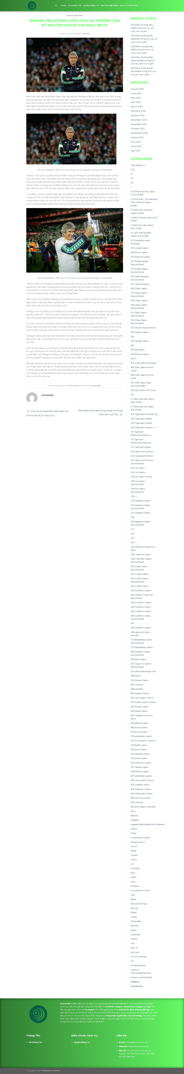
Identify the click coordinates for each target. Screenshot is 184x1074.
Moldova (135, 886)
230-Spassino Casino (141, 501)
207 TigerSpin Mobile (141, 419)
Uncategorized (138, 965)
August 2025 (137, 137)
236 (132, 517)
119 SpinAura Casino (140, 257)
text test (135, 952)
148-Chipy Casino (139, 300)
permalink (97, 386)
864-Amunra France (141, 798)
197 (132, 395)
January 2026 (137, 115)
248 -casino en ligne (141, 554)
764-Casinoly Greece (141, 763)
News (133, 899)
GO (132, 864)
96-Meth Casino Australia (143, 807)
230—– (134, 496)
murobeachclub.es (140, 890)
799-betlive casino (140, 771)
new (133, 895)
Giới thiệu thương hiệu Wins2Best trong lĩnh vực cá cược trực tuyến (143, 71)
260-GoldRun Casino (141, 602)
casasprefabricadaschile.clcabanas (147, 824)
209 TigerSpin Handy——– (144, 427)
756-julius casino (139, 749)
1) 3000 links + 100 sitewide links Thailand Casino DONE (144, 202)
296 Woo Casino (138, 659)
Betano (134, 815)
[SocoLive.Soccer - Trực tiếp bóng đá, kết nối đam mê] (38, 5)
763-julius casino (139, 758)
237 (132, 529)
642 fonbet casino (139, 707)
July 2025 (135, 142)
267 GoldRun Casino (141, 628)
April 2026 (136, 102)
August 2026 (137, 89)
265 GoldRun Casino (141, 611)
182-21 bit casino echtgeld (143, 363)
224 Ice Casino (138, 468)
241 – (133, 538)
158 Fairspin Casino (140, 341)
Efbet (133, 851)
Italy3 (133, 877)
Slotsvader (136, 921)
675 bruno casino (139, 732)
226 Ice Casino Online (141, 477)
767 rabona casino (139, 767)
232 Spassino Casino (140, 513)
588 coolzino (137, 689)
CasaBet (135, 820)
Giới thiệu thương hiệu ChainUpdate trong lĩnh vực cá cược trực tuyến (143, 60)
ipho (133, 873)
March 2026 (137, 106)
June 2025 (136, 146)
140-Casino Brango (140, 284)
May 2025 (135, 150)
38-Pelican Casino (139, 680)
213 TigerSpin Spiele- (141, 447)
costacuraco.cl (138, 842)
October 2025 (138, 128)
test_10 (134, 948)
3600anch (136, 676)
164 (132, 345)
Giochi (134, 860)
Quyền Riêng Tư (91, 6)
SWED (134, 939)
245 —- (134, 542)
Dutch (134, 846)
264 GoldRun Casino (141, 607)
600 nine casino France (142, 698)
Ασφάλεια (135, 982)
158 (132, 336)
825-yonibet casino (140, 785)
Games (134, 855)
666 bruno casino (139, 727)
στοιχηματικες (137, 986)
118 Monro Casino (139, 252)
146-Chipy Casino (139, 288)
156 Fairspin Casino (140, 332)
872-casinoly (137, 802)
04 (132, 183)
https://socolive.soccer (138, 1046)
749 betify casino (139, 745)
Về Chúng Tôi (74, 6)
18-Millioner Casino (140, 354)
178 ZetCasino (137, 350)
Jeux (133, 882)
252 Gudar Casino (139, 574)
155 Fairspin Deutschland (143, 328)
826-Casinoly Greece (141, 789)
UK (132, 961)
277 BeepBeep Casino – (142, 647)
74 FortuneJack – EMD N (143, 741)
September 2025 (139, 133)
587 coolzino (137, 684)
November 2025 (139, 124)
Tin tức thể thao (109, 6)
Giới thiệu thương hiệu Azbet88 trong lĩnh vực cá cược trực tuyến (144, 38)
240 (133, 533)
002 (133, 169)
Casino (134, 829)
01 (132, 174)
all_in (133, 811)
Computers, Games (140, 837)
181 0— (134, 358)
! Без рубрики (138, 165)
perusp (134, 908)
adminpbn (85, 34)
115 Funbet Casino (139, 248)
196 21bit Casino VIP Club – (144, 390)
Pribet (134, 912)
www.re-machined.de (141, 977)
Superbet (135, 934)
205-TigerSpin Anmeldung (144, 414)
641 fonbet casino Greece (143, 702)
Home (63, 6)
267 (132, 623)
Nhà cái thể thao (129, 6)
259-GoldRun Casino (141, 590)
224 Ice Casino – (138, 472)
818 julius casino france (142, 780)
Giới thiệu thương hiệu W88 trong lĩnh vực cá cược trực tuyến (142, 28)
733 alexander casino (141, 736)
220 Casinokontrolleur (142, 456)
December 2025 (139, 120)
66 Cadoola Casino (139, 723)
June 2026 (136, 93)
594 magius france (140, 693)
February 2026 (138, 111)
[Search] (56, 5)
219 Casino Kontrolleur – (143, 451)
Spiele (134, 930)
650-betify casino (139, 711)
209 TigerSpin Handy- (142, 423)
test (133, 943)
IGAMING (135, 868)
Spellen (134, 926)
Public (134, 917)
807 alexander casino (141, 776)
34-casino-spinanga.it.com (143, 671)
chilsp (133, 833)
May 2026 (135, 98)
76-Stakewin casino (140, 754)
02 (132, 178)
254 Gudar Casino (139, 586)
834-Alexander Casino (142, 793)
